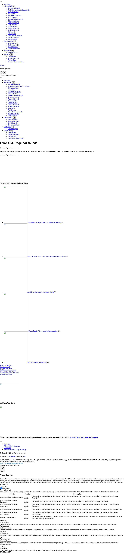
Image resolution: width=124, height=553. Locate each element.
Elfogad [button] (16, 465)
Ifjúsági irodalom (13, 21)
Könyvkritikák (12, 39)
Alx (25, 456)
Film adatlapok (13, 52)
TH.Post (3, 65)
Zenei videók (8, 41)
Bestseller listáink (14, 8)
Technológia (12, 60)
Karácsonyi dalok (13, 45)
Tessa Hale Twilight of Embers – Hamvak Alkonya (44, 222)
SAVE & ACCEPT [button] (5, 552)
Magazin (7, 54)
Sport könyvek (5, 367)
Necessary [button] (3, 486)
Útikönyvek (11, 32)
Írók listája (11, 14)
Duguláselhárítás (6, 374)
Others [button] (2, 546)
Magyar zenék (12, 43)
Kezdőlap (7, 4)
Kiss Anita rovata (13, 58)
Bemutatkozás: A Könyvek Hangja (15, 450)
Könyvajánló (8, 6)
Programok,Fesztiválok (15, 62)
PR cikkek (7, 448)
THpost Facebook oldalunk (9, 372)
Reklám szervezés (6, 368)
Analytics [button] (3, 532)
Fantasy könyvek (13, 23)
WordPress (12, 456)
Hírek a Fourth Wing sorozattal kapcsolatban (43, 331)
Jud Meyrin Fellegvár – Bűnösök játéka (40, 292)
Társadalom (12, 56)
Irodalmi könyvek (13, 37)
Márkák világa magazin (8, 370)
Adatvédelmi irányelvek (12, 446)
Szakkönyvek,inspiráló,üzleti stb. (19, 10)
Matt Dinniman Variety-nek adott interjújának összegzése (46, 256)
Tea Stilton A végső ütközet (36, 362)
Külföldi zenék (13, 47)
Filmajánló (7, 50)
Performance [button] (4, 526)
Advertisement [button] (5, 539)
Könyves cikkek (13, 12)
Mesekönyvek (12, 26)
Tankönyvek (12, 34)
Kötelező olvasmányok (15, 19)
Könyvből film (12, 25)
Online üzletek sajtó (8, 371)
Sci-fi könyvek (12, 17)
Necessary (6, 488)
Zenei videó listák (14, 49)
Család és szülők (13, 28)
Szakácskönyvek (13, 30)
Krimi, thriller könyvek (15, 36)
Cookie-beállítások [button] (6, 465)
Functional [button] (3, 520)
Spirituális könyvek (14, 15)
